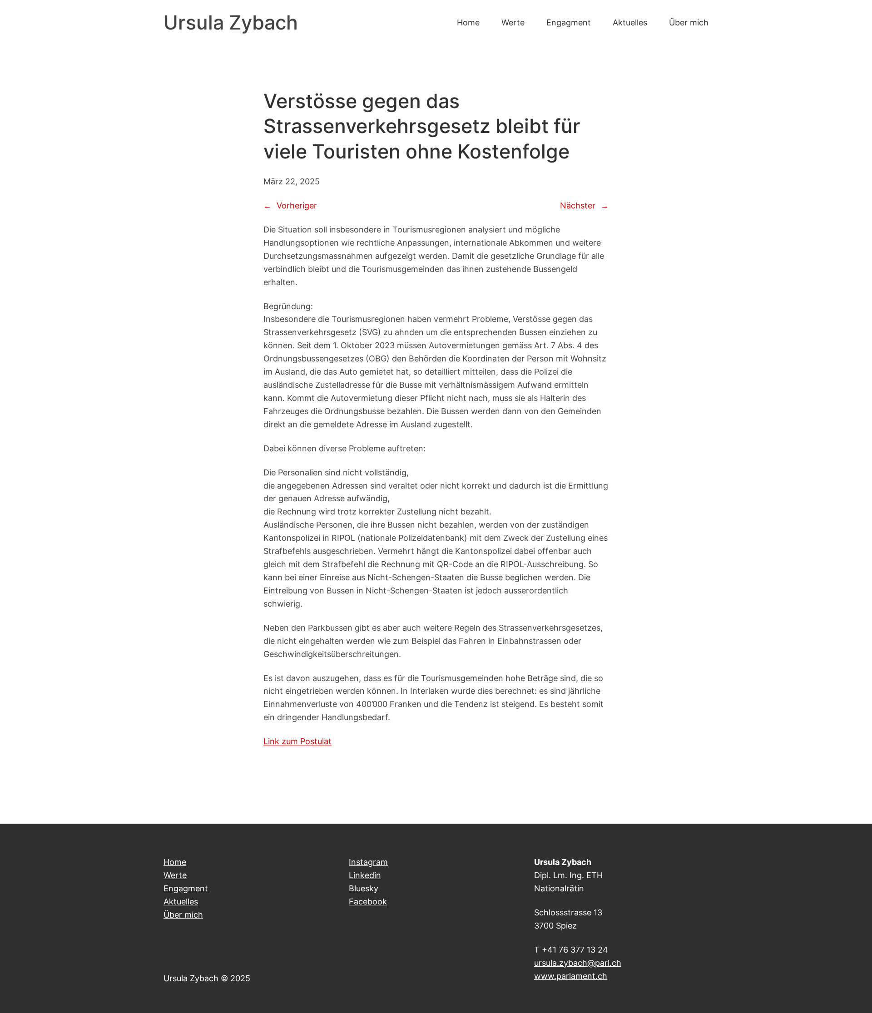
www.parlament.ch (570, 976)
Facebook (368, 901)
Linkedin (365, 875)
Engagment (186, 888)
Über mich (183, 914)
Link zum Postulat (297, 741)
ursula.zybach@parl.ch (577, 963)
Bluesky (363, 888)
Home (175, 862)
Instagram (368, 862)
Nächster (577, 205)
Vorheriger (297, 205)
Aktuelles (181, 901)
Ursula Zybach (231, 22)
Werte (175, 875)
